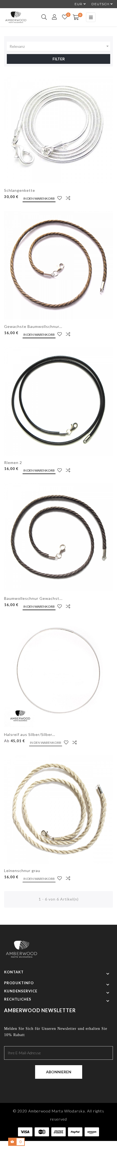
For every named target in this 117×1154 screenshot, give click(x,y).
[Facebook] (53, 1086)
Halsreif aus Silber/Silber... (29, 734)
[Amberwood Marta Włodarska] (21, 952)
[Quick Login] (52, 17)
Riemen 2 (13, 462)
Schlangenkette (19, 190)
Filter (59, 59)
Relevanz (60, 46)
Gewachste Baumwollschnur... (33, 326)
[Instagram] (63, 1086)
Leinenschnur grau (22, 870)
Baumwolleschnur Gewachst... (33, 598)
